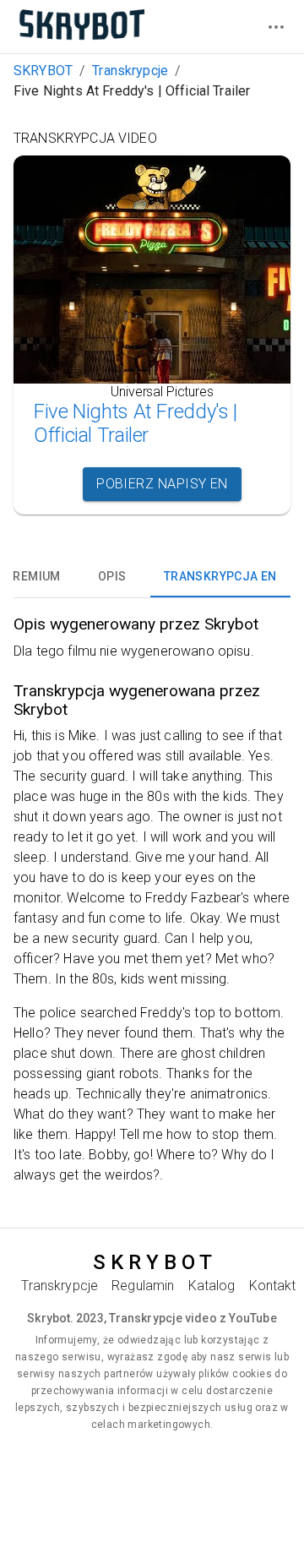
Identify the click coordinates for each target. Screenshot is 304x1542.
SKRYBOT (43, 71)
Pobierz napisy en (162, 484)
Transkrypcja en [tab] (220, 576)
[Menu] (276, 27)
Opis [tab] (112, 576)
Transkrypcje (130, 71)
